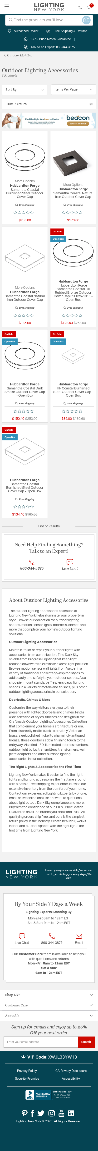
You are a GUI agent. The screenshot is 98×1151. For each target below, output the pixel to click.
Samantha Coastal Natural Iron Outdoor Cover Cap (73, 195)
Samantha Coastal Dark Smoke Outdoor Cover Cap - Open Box (25, 392)
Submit (86, 1042)
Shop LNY (12, 994)
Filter (16, 104)
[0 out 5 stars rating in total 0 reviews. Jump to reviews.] (25, 212)
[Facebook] (32, 1113)
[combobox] (49, 20)
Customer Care (16, 1005)
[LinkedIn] (71, 1113)
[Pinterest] (24, 1113)
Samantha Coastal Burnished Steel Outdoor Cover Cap (24, 193)
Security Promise (27, 1078)
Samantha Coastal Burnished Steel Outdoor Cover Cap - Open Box (24, 488)
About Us (12, 1015)
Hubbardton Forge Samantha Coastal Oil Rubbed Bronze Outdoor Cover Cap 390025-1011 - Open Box (73, 292)
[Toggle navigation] (7, 7)
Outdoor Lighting (19, 55)
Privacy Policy (27, 1071)
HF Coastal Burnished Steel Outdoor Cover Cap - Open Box (73, 392)
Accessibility (71, 1078)
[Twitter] (41, 1113)
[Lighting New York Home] (49, 7)
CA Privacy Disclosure (71, 1071)
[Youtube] (61, 1113)
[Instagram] (51, 1113)
